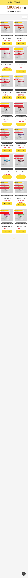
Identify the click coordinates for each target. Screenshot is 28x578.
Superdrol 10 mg (7, 172)
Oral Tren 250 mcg (21, 119)
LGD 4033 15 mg (21, 226)
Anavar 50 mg (21, 38)
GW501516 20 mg (7, 226)
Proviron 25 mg (21, 145)
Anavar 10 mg (7, 38)
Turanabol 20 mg (21, 172)
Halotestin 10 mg (21, 92)
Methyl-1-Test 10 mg (7, 119)
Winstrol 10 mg (7, 198)
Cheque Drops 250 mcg (7, 64)
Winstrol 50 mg (21, 198)
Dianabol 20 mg (21, 64)
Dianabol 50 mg (7, 92)
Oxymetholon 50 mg (7, 145)
